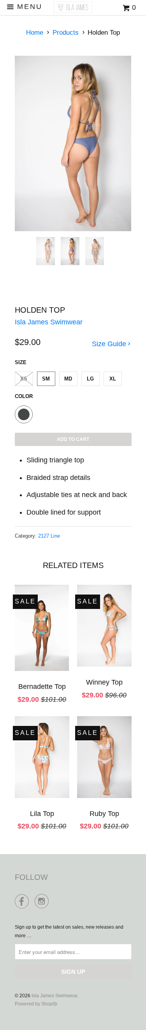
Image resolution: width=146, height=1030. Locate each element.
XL (112, 379)
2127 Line (49, 536)
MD (68, 379)
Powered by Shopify (36, 1004)
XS (23, 379)
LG (90, 379)
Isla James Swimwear (49, 322)
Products (66, 32)
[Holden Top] (73, 143)
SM (46, 379)
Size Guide (110, 344)
